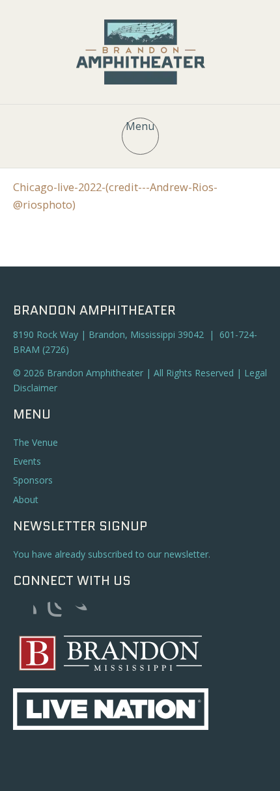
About (25, 499)
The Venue (35, 442)
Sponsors (33, 480)
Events (27, 461)
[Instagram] (51, 612)
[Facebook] (26, 612)
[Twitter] (76, 612)
